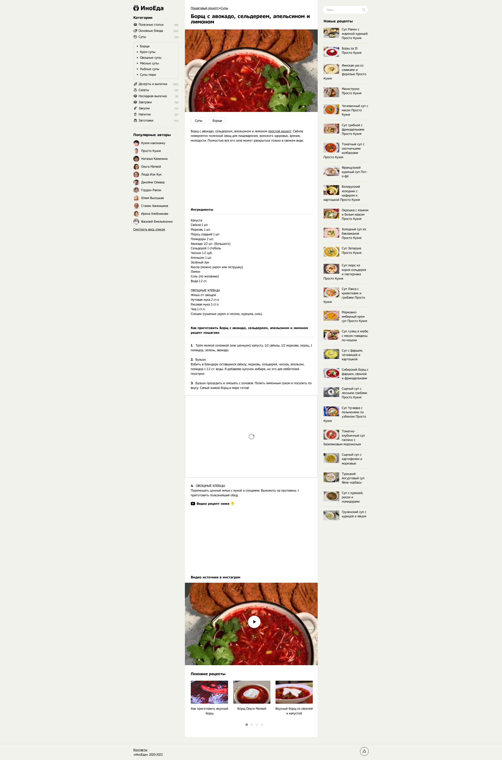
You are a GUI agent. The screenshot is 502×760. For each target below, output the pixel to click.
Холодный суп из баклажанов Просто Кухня (354, 233)
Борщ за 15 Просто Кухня (351, 51)
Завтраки (145, 102)
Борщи (217, 121)
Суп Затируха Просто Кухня (351, 250)
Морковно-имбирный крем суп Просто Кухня (354, 316)
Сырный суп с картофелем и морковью (352, 459)
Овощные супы (150, 57)
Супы (198, 121)
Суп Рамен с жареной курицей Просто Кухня (355, 33)
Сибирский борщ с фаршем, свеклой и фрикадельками (355, 374)
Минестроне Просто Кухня (351, 91)
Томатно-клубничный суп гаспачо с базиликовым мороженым (344, 437)
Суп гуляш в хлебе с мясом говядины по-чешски (355, 335)
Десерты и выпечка (153, 84)
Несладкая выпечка (153, 96)
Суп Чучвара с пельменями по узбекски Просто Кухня (345, 414)
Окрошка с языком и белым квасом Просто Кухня (355, 214)
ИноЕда (152, 8)
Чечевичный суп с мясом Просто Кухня (355, 110)
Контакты (140, 750)
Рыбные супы (149, 69)
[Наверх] (364, 751)
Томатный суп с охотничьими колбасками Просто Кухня (344, 150)
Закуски (144, 108)
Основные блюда (151, 31)
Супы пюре (148, 75)
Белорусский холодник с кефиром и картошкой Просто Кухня (342, 193)
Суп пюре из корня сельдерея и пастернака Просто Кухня (345, 271)
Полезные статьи (151, 25)
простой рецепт (279, 131)
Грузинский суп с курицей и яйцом (354, 514)
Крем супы (147, 52)
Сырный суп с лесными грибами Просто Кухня (354, 393)
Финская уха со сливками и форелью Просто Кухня (345, 72)
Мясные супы (149, 63)
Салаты (144, 90)
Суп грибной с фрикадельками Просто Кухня (353, 129)
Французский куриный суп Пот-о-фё (354, 172)
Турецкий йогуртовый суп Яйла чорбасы (353, 478)
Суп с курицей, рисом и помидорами (352, 497)
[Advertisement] (251, 175)
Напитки (145, 114)
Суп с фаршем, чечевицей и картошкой (352, 355)
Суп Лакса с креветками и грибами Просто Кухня (344, 295)
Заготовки (146, 120)
